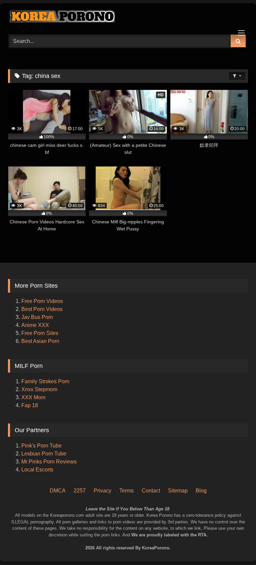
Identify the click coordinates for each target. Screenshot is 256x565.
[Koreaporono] (128, 17)
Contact (151, 490)
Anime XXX (35, 325)
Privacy (102, 490)
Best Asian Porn (40, 341)
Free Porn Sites (39, 333)
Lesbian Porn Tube (43, 453)
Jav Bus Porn (37, 317)
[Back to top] (242, 531)
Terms (126, 490)
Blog (201, 490)
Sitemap (178, 490)
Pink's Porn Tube (41, 445)
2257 (80, 490)
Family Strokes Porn (45, 381)
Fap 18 (29, 405)
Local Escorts (37, 469)
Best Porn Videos (42, 309)
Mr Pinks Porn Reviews (49, 461)
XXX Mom (34, 397)
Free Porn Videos (42, 301)
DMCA (58, 490)
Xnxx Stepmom (39, 389)
